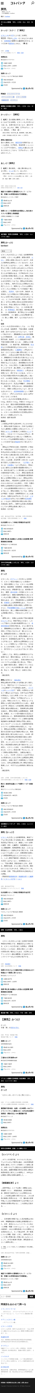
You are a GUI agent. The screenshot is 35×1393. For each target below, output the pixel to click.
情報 (18, 53)
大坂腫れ (10, 465)
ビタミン (4, 837)
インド (29, 431)
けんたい (4, 621)
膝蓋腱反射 (13, 876)
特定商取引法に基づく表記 (13, 1382)
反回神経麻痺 (19, 391)
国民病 (11, 43)
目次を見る (17, 680)
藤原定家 (18, 142)
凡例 (22, 53)
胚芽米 (11, 291)
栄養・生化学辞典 (6, 930)
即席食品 (11, 310)
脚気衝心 (20, 370)
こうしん (22, 608)
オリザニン (14, 100)
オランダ (9, 431)
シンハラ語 (10, 690)
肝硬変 (6, 603)
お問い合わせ (24, 1382)
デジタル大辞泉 (6, 22)
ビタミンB (5, 35)
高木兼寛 (28, 499)
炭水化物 (14, 592)
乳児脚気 (27, 381)
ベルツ (19, 879)
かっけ (11, 171)
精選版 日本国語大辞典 (8, 106)
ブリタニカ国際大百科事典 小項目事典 (13, 1078)
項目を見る (15, 1028)
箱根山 (20, 148)
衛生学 (8, 499)
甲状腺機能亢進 (13, 608)
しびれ (14, 38)
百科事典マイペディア (8, 824)
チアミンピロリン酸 (8, 97)
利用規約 (3, 1382)
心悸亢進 (21, 337)
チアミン (14, 579)
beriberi (7, 16)
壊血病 (17, 442)
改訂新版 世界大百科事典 (9, 234)
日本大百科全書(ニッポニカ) (10, 562)
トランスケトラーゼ (13, 94)
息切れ (28, 337)
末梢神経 (7, 41)
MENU (2, 3)
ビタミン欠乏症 (21, 97)
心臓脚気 (18, 350)
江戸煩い (27, 462)
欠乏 (12, 35)
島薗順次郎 (5, 100)
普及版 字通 (4, 1013)
